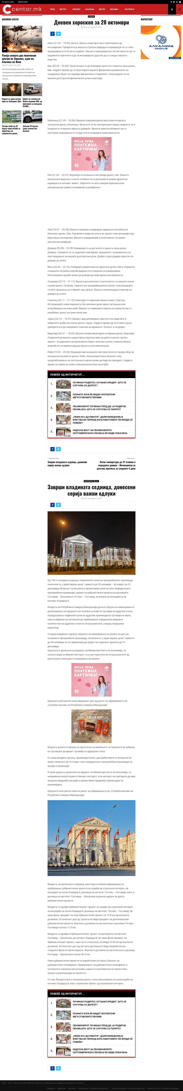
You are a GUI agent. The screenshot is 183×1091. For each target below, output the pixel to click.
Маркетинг (62, 1088)
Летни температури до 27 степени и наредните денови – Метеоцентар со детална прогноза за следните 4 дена (116, 465)
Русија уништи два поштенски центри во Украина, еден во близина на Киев (19, 58)
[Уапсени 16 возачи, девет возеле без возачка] (32, 116)
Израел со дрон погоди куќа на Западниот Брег (11, 100)
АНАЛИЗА (89, 9)
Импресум (51, 1088)
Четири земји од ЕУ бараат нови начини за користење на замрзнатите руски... (11, 130)
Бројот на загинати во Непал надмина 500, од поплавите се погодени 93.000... (32, 102)
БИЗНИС (76, 9)
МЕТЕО (102, 9)
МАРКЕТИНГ (23, 2)
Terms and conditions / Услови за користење (128, 1088)
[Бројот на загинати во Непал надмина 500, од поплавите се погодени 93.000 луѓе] (32, 89)
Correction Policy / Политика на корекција (163, 1088)
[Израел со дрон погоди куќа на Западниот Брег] (11, 89)
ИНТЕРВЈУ (130, 9)
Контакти (72, 1088)
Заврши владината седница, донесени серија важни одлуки (67, 463)
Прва (52, 9)
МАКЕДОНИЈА (89, 481)
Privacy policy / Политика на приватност (93, 1088)
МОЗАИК (114, 9)
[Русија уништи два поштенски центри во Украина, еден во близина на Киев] (22, 39)
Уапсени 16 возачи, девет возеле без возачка (30, 128)
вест (97, 481)
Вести (63, 9)
